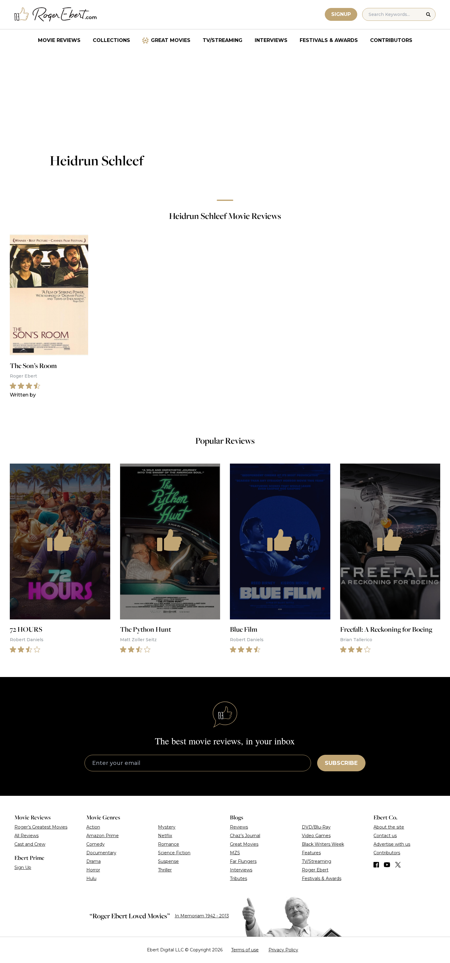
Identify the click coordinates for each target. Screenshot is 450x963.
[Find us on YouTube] (387, 864)
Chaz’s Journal (245, 835)
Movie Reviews (59, 40)
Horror (93, 870)
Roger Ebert (315, 870)
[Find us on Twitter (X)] (398, 864)
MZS (235, 853)
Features (311, 853)
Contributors (391, 40)
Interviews (271, 40)
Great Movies (170, 40)
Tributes (238, 878)
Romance (168, 844)
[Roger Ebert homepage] (55, 14)
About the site (388, 827)
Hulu (91, 878)
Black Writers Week (323, 844)
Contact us (385, 835)
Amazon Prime (102, 835)
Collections (111, 40)
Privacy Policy (283, 950)
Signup (341, 14)
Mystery (166, 827)
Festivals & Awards (329, 40)
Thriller (165, 870)
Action (93, 827)
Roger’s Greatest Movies (40, 827)
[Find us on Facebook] (376, 864)
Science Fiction (174, 853)
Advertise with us (391, 844)
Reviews (239, 827)
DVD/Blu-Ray (316, 827)
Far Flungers (243, 861)
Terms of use (245, 950)
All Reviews (26, 835)
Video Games (316, 835)
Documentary (101, 853)
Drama (93, 861)
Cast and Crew (29, 844)
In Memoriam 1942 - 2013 (202, 916)
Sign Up (22, 867)
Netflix (165, 835)
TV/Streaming (222, 40)
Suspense (168, 861)
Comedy (95, 844)
